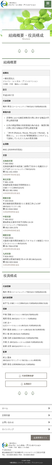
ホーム (5, 408)
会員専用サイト (40, 438)
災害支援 (6, 415)
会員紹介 (27, 384)
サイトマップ (8, 429)
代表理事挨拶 (27, 376)
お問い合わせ (8, 422)
